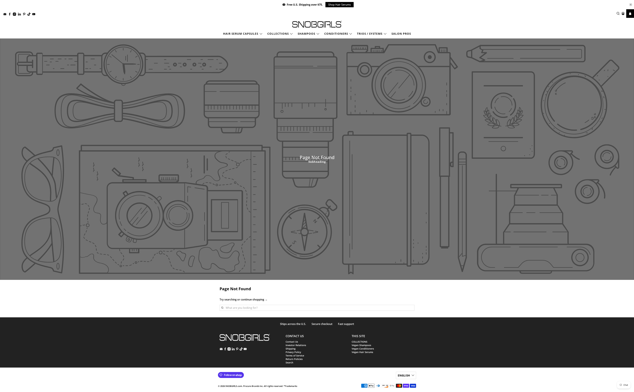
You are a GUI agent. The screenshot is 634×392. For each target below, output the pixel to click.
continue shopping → (254, 299)
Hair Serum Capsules (240, 34)
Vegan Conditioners (363, 348)
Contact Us (292, 341)
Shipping (291, 348)
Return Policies (294, 359)
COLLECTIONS (278, 34)
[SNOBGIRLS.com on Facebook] (10, 15)
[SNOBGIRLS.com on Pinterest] (25, 15)
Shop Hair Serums (339, 4)
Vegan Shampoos (361, 345)
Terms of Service (295, 355)
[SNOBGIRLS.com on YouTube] (34, 15)
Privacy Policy (293, 352)
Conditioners (336, 34)
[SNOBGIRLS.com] (317, 24)
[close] (630, 4)
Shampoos (306, 34)
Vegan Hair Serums (362, 352)
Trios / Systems (369, 34)
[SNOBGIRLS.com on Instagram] (15, 15)
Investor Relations (296, 345)
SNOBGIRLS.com (233, 386)
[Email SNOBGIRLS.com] (5, 15)
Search (289, 362)
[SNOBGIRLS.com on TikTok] (29, 15)
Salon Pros (401, 34)
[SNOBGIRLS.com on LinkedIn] (20, 15)
